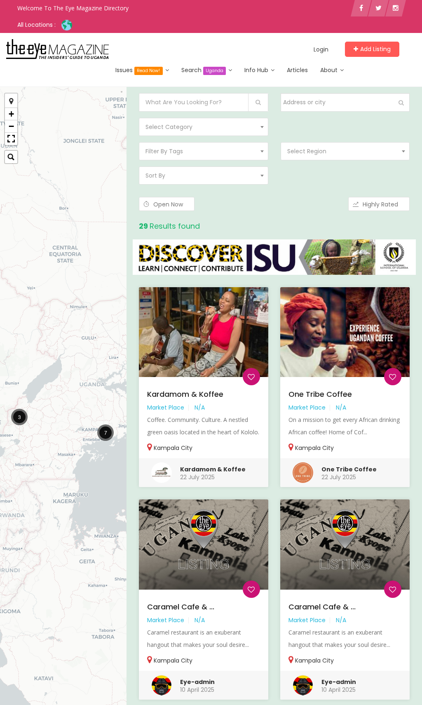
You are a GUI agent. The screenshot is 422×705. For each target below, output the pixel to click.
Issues (137, 70)
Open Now (169, 204)
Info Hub (257, 70)
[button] (11, 139)
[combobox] (203, 127)
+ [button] (11, 114)
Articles (297, 70)
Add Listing (375, 49)
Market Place (165, 407)
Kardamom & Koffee (185, 394)
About (329, 70)
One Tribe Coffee (320, 394)
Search (202, 70)
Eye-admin (197, 682)
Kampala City (173, 448)
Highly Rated (381, 204)
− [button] (11, 126)
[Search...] (11, 157)
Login (321, 49)
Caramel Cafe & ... (180, 607)
